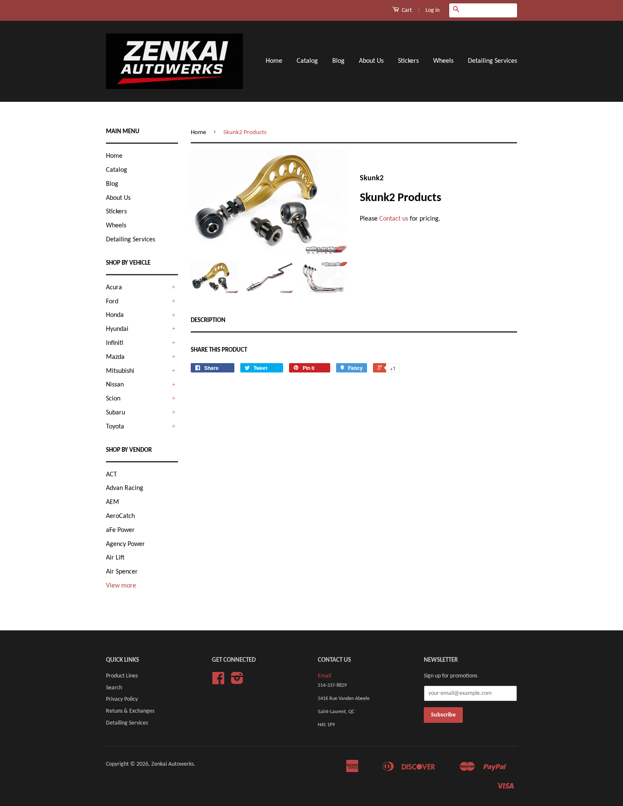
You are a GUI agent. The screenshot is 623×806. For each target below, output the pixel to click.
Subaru (115, 412)
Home (274, 61)
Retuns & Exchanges (130, 711)
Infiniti (114, 343)
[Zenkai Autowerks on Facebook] (218, 681)
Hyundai (117, 329)
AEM (112, 502)
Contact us (393, 218)
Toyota (115, 426)
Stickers (408, 61)
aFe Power (120, 530)
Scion (113, 398)
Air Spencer (122, 571)
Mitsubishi (120, 371)
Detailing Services (492, 61)
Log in (432, 10)
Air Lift (115, 557)
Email (324, 676)
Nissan (115, 384)
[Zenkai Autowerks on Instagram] (237, 681)
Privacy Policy (122, 699)
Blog (338, 61)
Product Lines (122, 676)
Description (208, 320)
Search (114, 688)
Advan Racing (124, 488)
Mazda (115, 357)
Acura (114, 287)
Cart (406, 10)
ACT (111, 474)
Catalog (307, 61)
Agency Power (125, 544)
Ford (112, 301)
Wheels (443, 61)
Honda (115, 315)
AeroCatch (120, 516)
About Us (371, 61)
